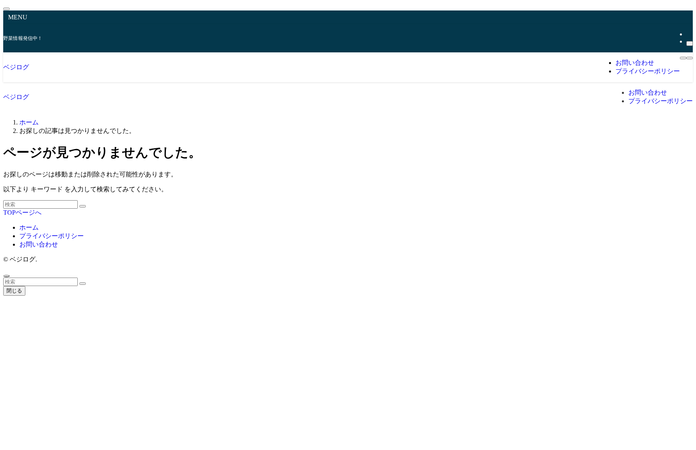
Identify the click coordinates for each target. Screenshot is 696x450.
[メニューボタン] (683, 58)
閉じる (14, 291)
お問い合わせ (38, 244)
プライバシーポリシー (51, 235)
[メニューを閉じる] (6, 9)
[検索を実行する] (82, 206)
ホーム (29, 227)
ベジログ (16, 67)
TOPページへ (22, 212)
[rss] (688, 34)
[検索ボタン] (689, 58)
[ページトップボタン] (6, 276)
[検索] (689, 43)
